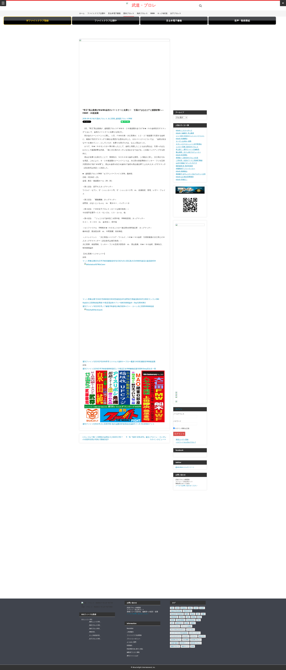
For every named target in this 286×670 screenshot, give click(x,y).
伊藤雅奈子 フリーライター (185, 169)
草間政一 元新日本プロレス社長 (187, 158)
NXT (198, 614)
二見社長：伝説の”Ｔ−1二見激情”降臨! (189, 160)
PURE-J (182, 617)
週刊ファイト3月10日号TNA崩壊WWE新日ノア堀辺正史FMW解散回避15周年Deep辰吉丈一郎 (119, 369)
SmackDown (191, 620)
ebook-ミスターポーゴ (184, 130)
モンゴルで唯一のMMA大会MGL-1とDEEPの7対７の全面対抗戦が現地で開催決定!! (103, 438)
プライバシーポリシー (133, 638)
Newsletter (130, 628)
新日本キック (184, 643)
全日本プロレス (175, 639)
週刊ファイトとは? (132, 655)
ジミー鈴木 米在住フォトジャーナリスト (190, 136)
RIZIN (172, 620)
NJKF (186, 614)
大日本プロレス (196, 639)
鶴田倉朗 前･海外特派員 (184, 166)
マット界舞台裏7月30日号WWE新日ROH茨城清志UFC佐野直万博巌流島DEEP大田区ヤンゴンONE (121, 299)
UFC (172, 623)
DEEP (196, 608)
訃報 (192, 646)
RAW (188, 617)
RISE (199, 617)
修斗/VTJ (202, 636)
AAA (172, 608)
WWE (186, 623)
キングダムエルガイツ (177, 629)
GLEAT (202, 608)
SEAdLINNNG (180, 620)
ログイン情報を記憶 (182, 428)
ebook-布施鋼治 (181, 139)
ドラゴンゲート (175, 636)
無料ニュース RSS (94, 621)
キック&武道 (162, 13)
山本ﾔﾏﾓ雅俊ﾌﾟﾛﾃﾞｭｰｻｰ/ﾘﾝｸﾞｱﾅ (186, 163)
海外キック (185, 646)
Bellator (183, 608)
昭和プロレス (175, 646)
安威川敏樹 (174, 643)
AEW (177, 608)
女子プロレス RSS (94, 638)
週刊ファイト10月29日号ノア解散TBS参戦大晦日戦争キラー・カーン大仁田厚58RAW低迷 (118, 306)
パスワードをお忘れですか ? (186, 442)
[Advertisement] (143, 33)
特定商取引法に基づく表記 (135, 649)
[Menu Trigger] (3, 3)
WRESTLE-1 (179, 623)
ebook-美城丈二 (181, 180)
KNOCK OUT (187, 611)
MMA (152, 13)
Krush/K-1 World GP (177, 614)
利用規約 (129, 645)
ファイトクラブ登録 (38, 20)
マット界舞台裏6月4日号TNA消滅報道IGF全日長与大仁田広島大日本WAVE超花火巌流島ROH (119, 261)
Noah (192, 614)
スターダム (190, 629)
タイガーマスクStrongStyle (179, 633)
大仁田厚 (111, 119)
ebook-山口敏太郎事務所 (185, 177)
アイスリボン (175, 626)
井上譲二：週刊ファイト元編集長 (187, 149)
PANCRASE (174, 617)
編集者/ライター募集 (133, 652)
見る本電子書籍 (114, 13)
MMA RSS (92, 632)
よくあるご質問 (131, 642)
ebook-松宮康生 (181, 155)
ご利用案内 (130, 632)
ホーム (82, 13)
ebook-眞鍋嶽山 (181, 171)
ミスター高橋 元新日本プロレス (187, 147)
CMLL (190, 608)
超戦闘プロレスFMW (124, 119)
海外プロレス (142, 13)
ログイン (179, 409)
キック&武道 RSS (94, 635)
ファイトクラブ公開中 (96, 13)
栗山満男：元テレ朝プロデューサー (188, 152)
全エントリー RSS (86, 619)
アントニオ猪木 (186, 626)
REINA (194, 617)
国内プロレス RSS (94, 625)
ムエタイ (185, 636)
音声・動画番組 (242, 20)
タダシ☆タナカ (195, 633)
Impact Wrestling (176, 611)
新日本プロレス (196, 643)
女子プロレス (175, 13)
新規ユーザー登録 (182, 439)
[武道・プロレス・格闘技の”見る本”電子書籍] (143, 5)
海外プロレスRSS (94, 628)
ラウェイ (194, 636)
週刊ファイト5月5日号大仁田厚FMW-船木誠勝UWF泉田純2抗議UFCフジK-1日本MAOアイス (118, 424)
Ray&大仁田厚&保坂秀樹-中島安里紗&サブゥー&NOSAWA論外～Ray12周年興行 (114, 303)
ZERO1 (193, 623)
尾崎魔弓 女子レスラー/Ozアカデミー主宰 (191, 174)
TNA (198, 620)
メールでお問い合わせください (186, 486)
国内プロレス (128, 13)
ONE (203, 614)
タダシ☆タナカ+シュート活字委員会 (189, 144)
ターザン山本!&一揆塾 (183, 141)
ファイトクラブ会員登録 (134, 635)
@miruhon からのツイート (185, 467)
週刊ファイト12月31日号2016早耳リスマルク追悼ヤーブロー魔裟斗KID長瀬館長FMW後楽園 (119, 362)
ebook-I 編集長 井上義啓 (185, 133)
